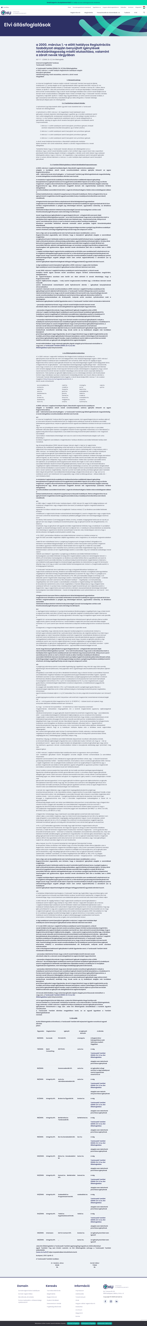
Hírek (69, 7)
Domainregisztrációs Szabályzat (82, 7)
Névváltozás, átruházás (26, 1297)
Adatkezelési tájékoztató (104, 1323)
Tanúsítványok (80, 1297)
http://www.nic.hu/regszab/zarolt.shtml (57, 379)
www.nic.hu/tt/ (42, 1252)
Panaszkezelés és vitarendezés (107, 13)
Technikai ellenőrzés (53, 1291)
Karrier (78, 1316)
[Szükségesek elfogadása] (145, 1323)
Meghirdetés (88, 13)
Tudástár (127, 13)
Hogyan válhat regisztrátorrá (111, 7)
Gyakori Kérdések (53, 1300)
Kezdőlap (6, 7)
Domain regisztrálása (25, 1294)
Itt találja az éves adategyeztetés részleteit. (73, 2)
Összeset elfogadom (73, 1323)
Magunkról (138, 7)
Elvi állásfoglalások (27, 24)
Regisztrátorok (75, 13)
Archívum (130, 7)
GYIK (135, 13)
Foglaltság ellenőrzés (54, 1307)
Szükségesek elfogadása (88, 1323)
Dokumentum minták (54, 1303)
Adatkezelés (80, 1294)
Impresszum (80, 1291)
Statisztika (123, 7)
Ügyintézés (96, 7)
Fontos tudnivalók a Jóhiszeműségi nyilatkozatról (29, 1301)
